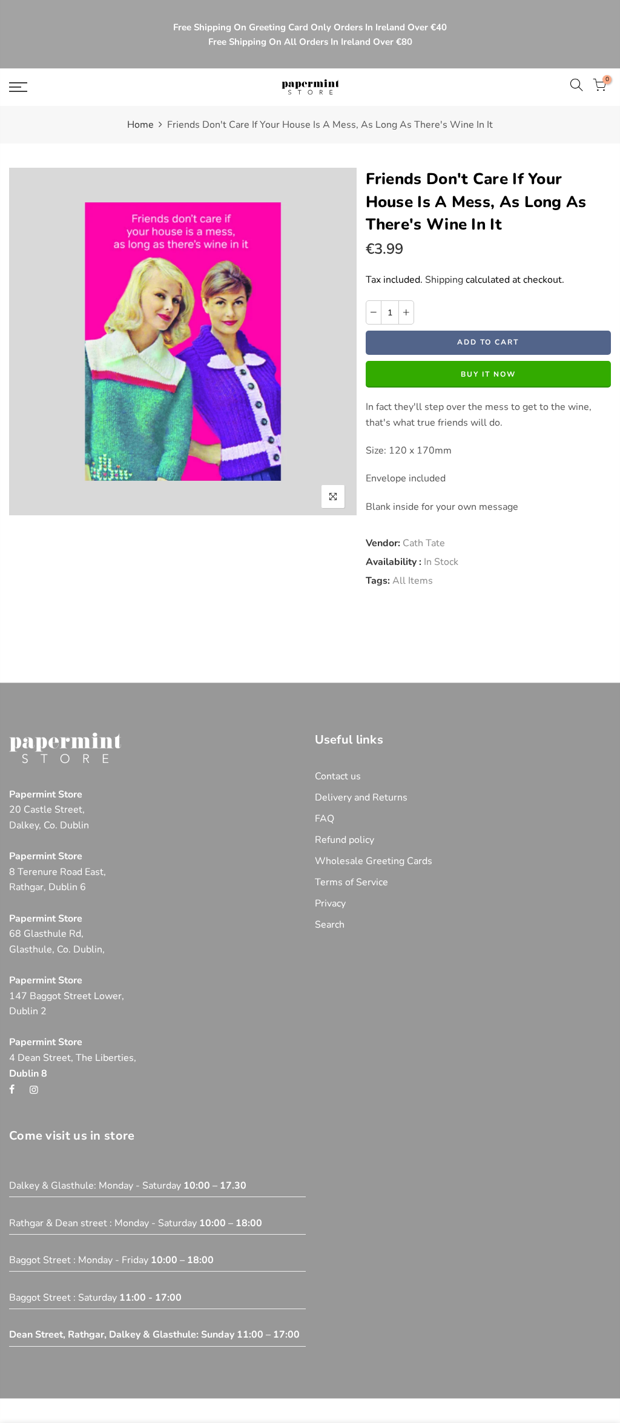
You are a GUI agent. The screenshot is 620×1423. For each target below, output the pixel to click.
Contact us (338, 776)
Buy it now (488, 374)
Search (330, 924)
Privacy (330, 903)
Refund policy (344, 840)
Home (140, 124)
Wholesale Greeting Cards (373, 861)
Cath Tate (424, 543)
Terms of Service (351, 882)
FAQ (324, 818)
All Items (412, 580)
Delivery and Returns (361, 797)
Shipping (444, 279)
